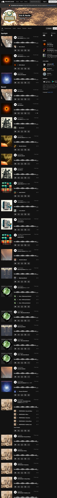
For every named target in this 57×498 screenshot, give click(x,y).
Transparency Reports (51, 87)
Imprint (44, 86)
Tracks (14, 28)
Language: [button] (48, 92)
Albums (19, 28)
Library (25, 1)
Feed (21, 1)
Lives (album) (22, 210)
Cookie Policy (52, 85)
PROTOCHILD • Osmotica (24, 418)
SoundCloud (7, 1)
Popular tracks (8, 28)
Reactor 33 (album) (23, 391)
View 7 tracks (17, 427)
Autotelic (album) (23, 260)
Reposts (30, 28)
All (2, 28)
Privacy (47, 85)
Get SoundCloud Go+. (51, 5)
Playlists (24, 28)
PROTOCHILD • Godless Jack (25, 424)
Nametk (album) (22, 146)
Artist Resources (50, 86)
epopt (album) (22, 192)
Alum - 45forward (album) (24, 303)
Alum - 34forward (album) (24, 299)
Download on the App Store (47, 81)
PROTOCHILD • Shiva (23, 414)
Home (17, 1)
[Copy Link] (25, 50)
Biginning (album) (23, 278)
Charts (44, 87)
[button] (15, 37)
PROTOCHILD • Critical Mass (25, 421)
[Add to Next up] (28, 50)
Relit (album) (22, 65)
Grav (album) (22, 47)
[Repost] (18, 50)
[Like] (15, 50)
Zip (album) (21, 128)
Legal (44, 85)
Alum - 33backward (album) (25, 296)
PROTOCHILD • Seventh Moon (25, 411)
